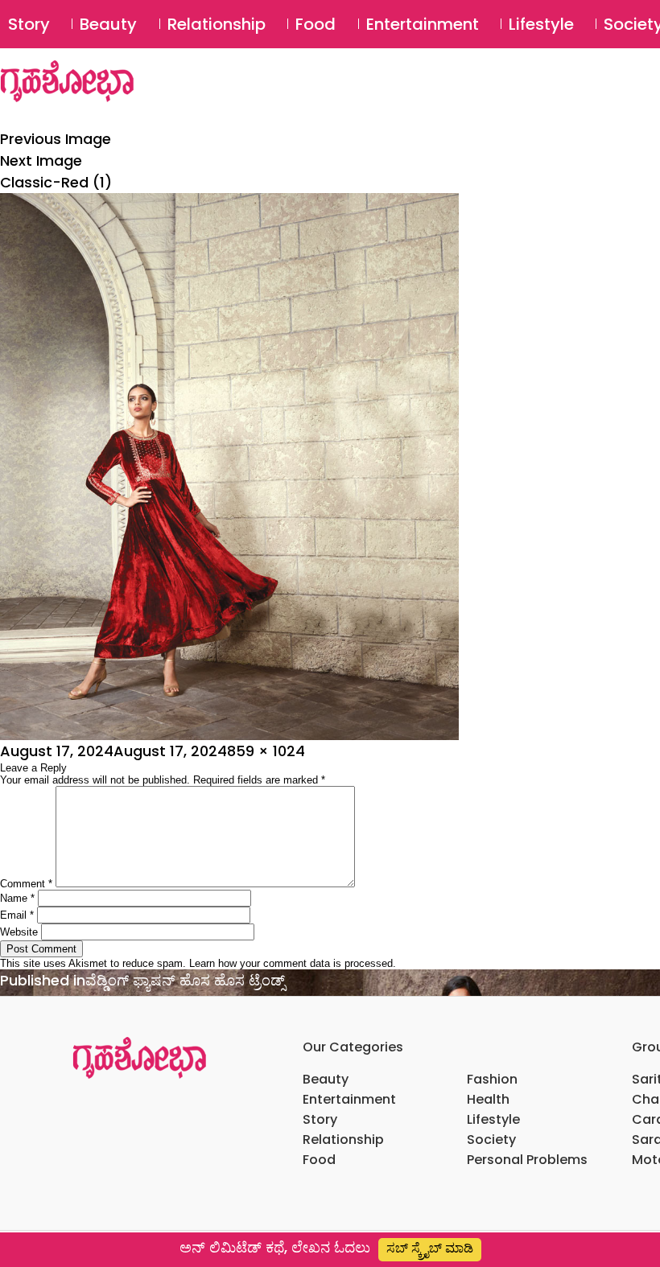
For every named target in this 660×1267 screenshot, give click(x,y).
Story (29, 24)
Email (17, 915)
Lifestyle (541, 24)
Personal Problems (527, 1159)
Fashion (492, 1079)
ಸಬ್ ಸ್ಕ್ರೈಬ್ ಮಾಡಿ (429, 1248)
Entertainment (422, 24)
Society (491, 1139)
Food (315, 24)
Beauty (108, 24)
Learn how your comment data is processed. (292, 963)
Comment (26, 884)
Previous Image (55, 139)
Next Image (41, 160)
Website (19, 932)
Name (17, 898)
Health (488, 1099)
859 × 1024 (266, 751)
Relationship (216, 24)
